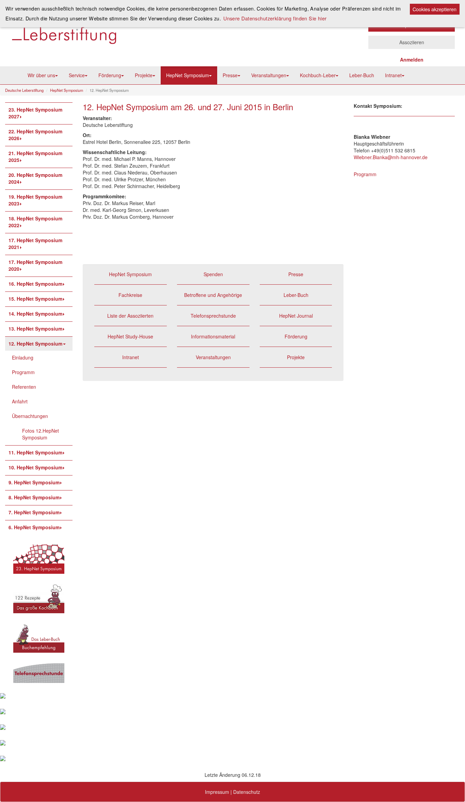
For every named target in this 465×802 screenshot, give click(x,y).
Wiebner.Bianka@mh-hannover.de (391, 157)
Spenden (213, 274)
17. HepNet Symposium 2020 (35, 265)
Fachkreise (130, 294)
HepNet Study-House (130, 336)
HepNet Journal (296, 315)
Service (77, 75)
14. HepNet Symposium (35, 313)
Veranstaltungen (268, 75)
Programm (23, 372)
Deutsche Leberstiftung (24, 90)
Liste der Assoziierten (130, 315)
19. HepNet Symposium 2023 (35, 200)
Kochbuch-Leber (318, 75)
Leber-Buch (361, 75)
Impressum (217, 791)
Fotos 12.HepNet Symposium (40, 434)
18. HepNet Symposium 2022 (35, 222)
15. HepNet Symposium (35, 298)
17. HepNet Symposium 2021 (35, 243)
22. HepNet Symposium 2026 (35, 134)
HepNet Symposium (187, 75)
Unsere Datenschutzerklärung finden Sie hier (275, 18)
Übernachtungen (30, 416)
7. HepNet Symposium (34, 512)
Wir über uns (41, 75)
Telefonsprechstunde (213, 315)
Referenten (24, 386)
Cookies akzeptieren (434, 9)
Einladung (22, 357)
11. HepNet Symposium (35, 452)
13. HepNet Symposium (35, 328)
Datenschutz (246, 791)
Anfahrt (20, 401)
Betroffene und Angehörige (213, 294)
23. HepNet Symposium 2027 (35, 113)
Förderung (109, 75)
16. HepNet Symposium (35, 283)
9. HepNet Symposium (34, 482)
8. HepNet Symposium (34, 497)
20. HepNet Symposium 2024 (35, 178)
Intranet (393, 75)
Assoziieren (411, 42)
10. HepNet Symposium (35, 467)
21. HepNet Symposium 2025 (35, 156)
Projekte (144, 75)
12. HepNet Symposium (35, 343)
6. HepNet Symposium (34, 527)
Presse (230, 75)
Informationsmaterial (213, 336)
